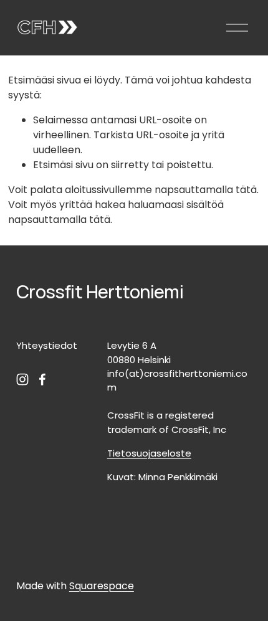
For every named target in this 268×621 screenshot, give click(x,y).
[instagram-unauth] (22, 379)
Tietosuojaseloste (149, 453)
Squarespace (101, 586)
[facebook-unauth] (42, 379)
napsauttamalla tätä (206, 190)
